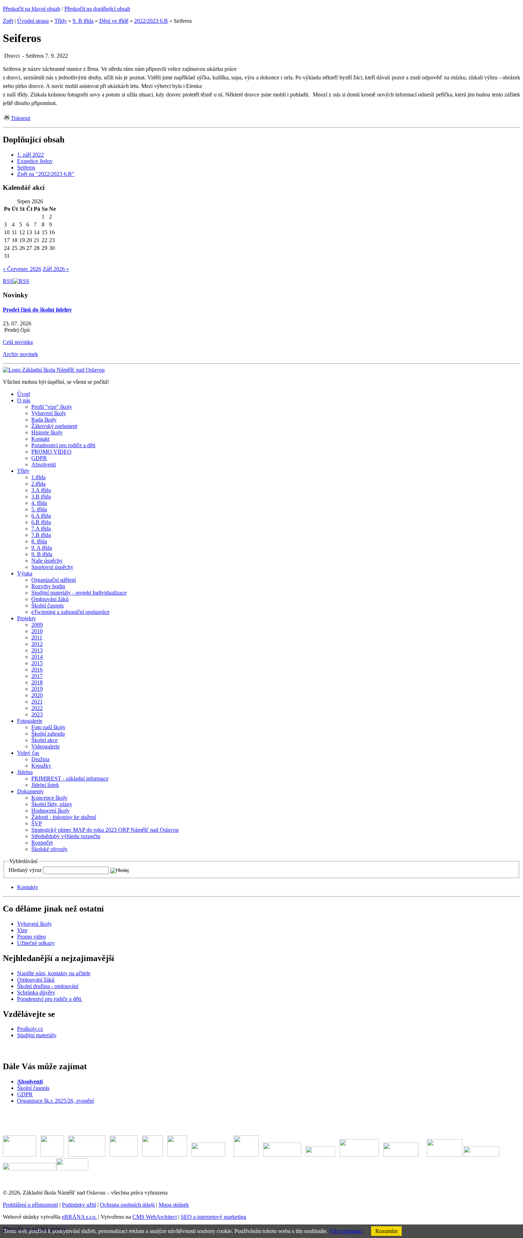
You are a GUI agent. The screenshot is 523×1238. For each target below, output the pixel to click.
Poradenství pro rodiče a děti (50, 999)
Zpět (8, 21)
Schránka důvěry (36, 992)
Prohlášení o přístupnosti (30, 1205)
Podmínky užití (79, 1205)
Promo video (31, 937)
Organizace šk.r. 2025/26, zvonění (55, 1101)
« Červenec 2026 (22, 269)
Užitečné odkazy (36, 943)
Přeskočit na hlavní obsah (31, 9)
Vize (22, 930)
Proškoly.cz (30, 1029)
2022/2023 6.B (151, 21)
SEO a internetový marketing (213, 1217)
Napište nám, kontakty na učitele (53, 973)
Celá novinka (18, 342)
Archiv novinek (20, 354)
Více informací (346, 1231)
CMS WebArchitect (154, 1217)
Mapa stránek (174, 1205)
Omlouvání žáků (35, 980)
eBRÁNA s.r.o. (79, 1217)
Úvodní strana (33, 21)
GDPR (25, 1094)
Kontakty (27, 887)
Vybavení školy (34, 924)
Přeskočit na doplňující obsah (97, 9)
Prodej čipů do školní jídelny (37, 310)
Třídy (60, 21)
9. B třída (83, 21)
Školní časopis (33, 1088)
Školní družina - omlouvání (47, 986)
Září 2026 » (56, 269)
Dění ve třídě (113, 21)
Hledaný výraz (25, 870)
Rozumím (386, 1231)
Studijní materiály (37, 1035)
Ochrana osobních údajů (127, 1205)
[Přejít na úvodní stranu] (54, 370)
